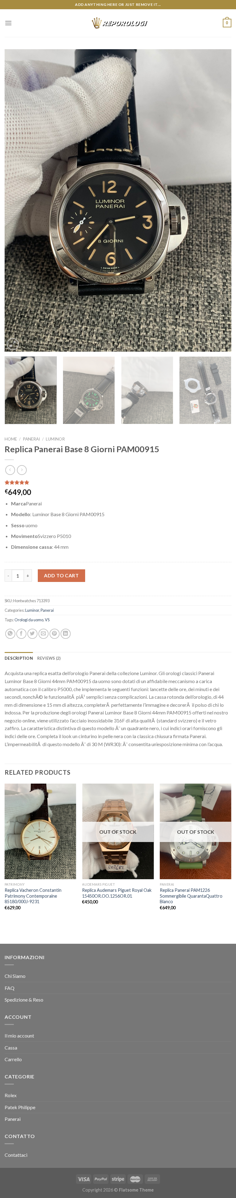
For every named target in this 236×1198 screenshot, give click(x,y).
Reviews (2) (49, 658)
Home (11, 439)
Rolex (11, 1095)
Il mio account (19, 1035)
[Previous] (16, 200)
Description (19, 658)
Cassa (11, 1047)
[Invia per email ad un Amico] (43, 634)
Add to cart (61, 575)
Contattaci (16, 1155)
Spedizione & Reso (24, 999)
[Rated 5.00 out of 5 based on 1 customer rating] (118, 482)
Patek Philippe (20, 1107)
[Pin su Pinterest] (54, 634)
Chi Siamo (15, 976)
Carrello (13, 1059)
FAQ (9, 988)
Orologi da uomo (28, 619)
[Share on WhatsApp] (10, 634)
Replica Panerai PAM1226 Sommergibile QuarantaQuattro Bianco (191, 896)
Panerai (31, 439)
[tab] (19, 658)
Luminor (55, 439)
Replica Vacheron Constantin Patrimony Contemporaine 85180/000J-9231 (33, 896)
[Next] (219, 200)
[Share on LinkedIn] (66, 634)
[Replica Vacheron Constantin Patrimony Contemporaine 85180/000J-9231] (40, 831)
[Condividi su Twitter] (32, 634)
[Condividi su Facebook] (21, 634)
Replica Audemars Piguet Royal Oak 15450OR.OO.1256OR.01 (116, 893)
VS (47, 619)
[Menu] (8, 22)
